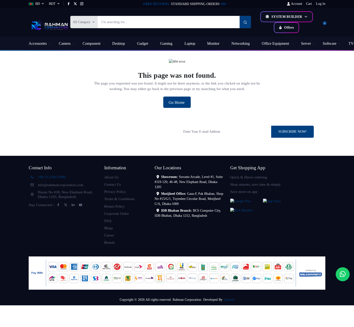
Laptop (189, 43)
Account (296, 4)
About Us (111, 177)
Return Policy (114, 206)
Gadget (142, 43)
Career (109, 235)
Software (329, 43)
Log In (320, 4)
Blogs (108, 228)
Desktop (118, 43)
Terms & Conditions (119, 199)
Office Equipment (275, 43)
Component (91, 43)
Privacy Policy (115, 192)
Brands (109, 242)
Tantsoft (229, 299)
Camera (65, 43)
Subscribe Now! (292, 131)
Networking (240, 43)
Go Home (177, 102)
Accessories (38, 43)
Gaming (166, 43)
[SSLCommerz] (177, 273)
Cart (309, 4)
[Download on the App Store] (278, 200)
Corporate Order (116, 213)
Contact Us (112, 184)
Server (306, 43)
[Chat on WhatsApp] (343, 274)
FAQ (107, 221)
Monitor (213, 43)
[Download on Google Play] (245, 200)
